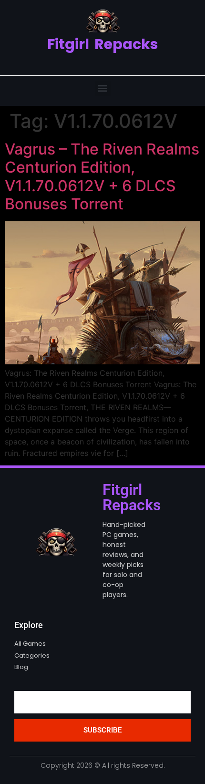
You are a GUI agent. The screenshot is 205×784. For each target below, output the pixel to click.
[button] (103, 88)
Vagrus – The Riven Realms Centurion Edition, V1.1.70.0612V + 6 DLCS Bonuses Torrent (102, 176)
